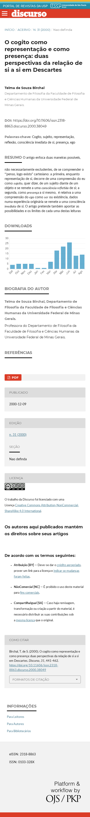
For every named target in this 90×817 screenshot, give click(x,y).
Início (10, 30)
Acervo (24, 30)
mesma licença (25, 620)
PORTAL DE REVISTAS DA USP (25, 6)
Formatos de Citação (30, 679)
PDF (14, 377)
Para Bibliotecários (19, 731)
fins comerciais (29, 592)
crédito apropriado (69, 565)
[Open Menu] (4, 13)
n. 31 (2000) (41, 30)
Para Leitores (15, 717)
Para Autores (15, 724)
